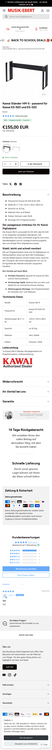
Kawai (5, 112)
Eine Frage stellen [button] (26, 575)
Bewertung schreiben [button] (26, 569)
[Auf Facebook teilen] (15, 184)
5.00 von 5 (32, 542)
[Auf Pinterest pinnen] (20, 184)
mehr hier (9, 667)
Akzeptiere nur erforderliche (26, 744)
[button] (48, 10)
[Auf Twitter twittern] (10, 184)
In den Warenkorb (35, 164)
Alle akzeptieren (26, 738)
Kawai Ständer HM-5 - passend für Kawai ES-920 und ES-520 (24, 49)
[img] (8, 591)
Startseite (6, 47)
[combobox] (26, 16)
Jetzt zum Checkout (26, 171)
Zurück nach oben (26, 635)
